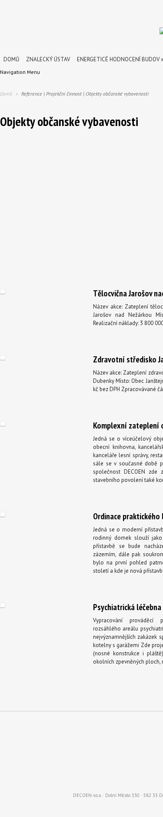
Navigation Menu (20, 72)
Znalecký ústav (48, 59)
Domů (11, 59)
